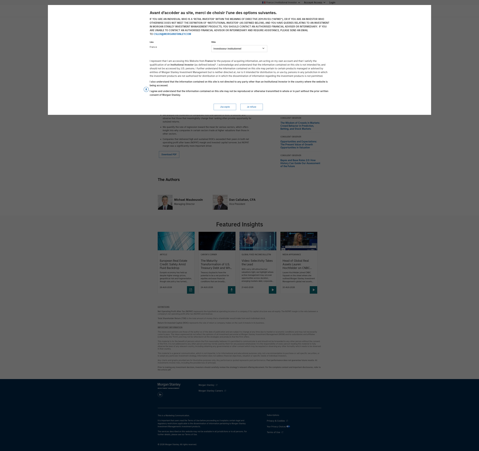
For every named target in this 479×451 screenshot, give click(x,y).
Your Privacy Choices (276, 426)
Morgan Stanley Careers (211, 390)
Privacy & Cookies (276, 420)
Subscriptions (273, 415)
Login (332, 2)
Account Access (313, 2)
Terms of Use (273, 432)
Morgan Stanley (206, 385)
